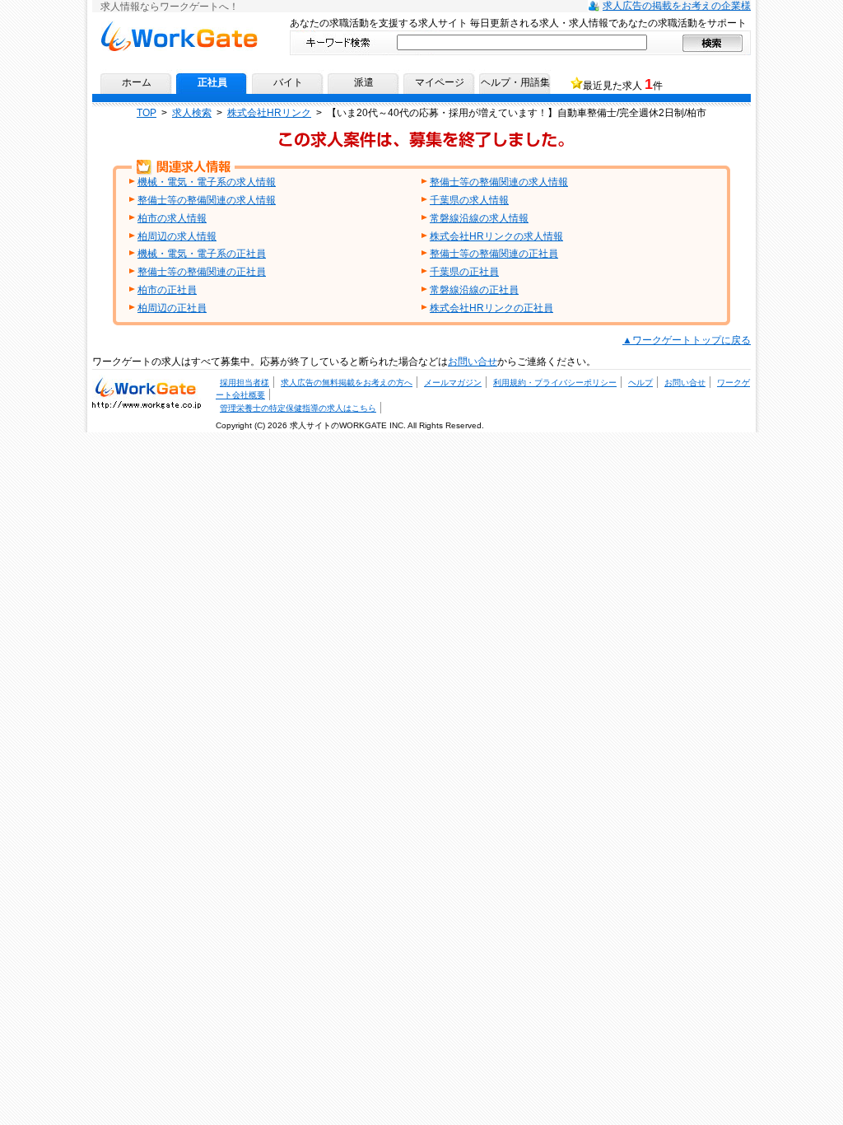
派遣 (364, 82)
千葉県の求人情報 (469, 200)
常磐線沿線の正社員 (474, 290)
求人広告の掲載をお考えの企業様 (677, 6)
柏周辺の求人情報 (177, 236)
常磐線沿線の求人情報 (479, 218)
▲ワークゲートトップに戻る (686, 340)
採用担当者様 (244, 382)
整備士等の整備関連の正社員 (494, 253)
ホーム (136, 82)
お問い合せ (472, 361)
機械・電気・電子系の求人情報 (206, 182)
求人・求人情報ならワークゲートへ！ (146, 386)
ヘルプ (640, 382)
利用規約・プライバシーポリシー (555, 382)
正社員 (212, 82)
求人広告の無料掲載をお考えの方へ (346, 382)
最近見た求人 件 (623, 84)
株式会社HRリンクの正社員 (491, 308)
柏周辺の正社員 (172, 308)
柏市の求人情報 (172, 218)
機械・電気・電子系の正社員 (201, 253)
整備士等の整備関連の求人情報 (499, 182)
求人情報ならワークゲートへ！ (178, 26)
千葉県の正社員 (464, 272)
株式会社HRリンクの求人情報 (496, 236)
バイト (288, 82)
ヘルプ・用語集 (515, 82)
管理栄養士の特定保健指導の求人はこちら (298, 408)
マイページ (439, 82)
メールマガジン (453, 382)
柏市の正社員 (167, 290)
